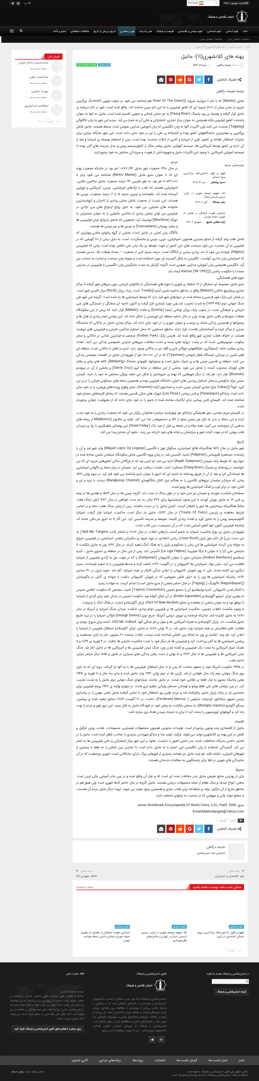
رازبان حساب (17, 1072)
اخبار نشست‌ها (218, 1060)
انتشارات (160, 1060)
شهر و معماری (127, 31)
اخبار (241, 1060)
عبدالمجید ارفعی (39, 77)
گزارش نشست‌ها (187, 1060)
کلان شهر (223, 820)
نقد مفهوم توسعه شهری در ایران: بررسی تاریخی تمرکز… (204, 195)
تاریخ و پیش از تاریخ (104, 31)
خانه (245, 31)
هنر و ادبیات (145, 31)
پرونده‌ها (137, 1060)
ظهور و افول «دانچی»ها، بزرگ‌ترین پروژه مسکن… (204, 175)
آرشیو (233, 820)
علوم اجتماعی (214, 31)
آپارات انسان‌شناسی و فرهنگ (231, 992)
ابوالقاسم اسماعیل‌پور (36, 105)
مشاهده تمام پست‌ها (38, 68)
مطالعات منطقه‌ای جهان (211, 39)
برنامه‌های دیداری (110, 1060)
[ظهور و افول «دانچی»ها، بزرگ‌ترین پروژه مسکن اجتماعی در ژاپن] (236, 178)
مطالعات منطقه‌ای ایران (238, 39)
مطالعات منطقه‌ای (80, 31)
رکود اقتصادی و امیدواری (229, 876)
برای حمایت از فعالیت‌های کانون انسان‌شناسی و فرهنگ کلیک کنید (47, 1029)
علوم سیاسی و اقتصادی (190, 31)
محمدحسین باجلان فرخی (33, 62)
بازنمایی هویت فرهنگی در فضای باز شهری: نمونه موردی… (204, 215)
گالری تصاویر (80, 1060)
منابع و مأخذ (59, 31)
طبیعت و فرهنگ (165, 31)
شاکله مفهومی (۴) (86, 876)
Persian (193, 2)
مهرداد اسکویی (39, 91)
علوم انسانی (232, 31)
